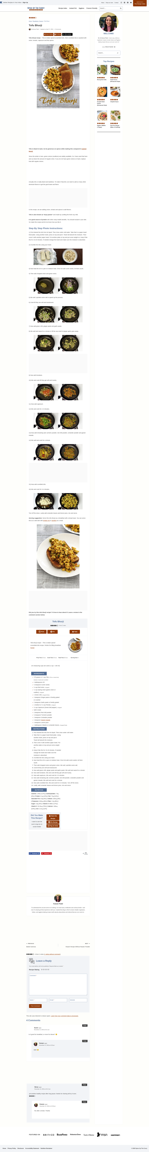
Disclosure (20, 1148)
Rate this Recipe (54, 817)
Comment (33, 975)
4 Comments (58, 29)
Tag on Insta (54, 826)
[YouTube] (131, 2)
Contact (116, 2)
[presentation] (102, 70)
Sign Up (25, 2)
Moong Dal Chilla (101, 79)
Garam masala (45, 720)
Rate (75, 632)
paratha (54, 520)
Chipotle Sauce (114, 101)
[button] (29, 17)
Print (42, 632)
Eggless (81, 8)
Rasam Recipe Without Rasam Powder (78, 945)
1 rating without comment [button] (52, 954)
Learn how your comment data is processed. (64, 1016)
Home (4, 1148)
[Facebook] (127, 2)
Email (52, 1000)
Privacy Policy (12, 1148)
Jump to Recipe (49, 34)
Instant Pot (73, 8)
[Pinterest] (124, 2)
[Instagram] (121, 2)
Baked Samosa (31, 945)
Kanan (32, 648)
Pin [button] (53, 632)
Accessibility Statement (32, 1148)
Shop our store (109, 2)
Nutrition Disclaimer (46, 1148)
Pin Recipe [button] (58, 34)
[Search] (117, 53)
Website (72, 1000)
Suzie (36, 1028)
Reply (84, 1025)
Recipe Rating (34, 969)
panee (84, 149)
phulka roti (46, 520)
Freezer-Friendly (91, 8)
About (102, 2)
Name (32, 1000)
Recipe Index (63, 8)
